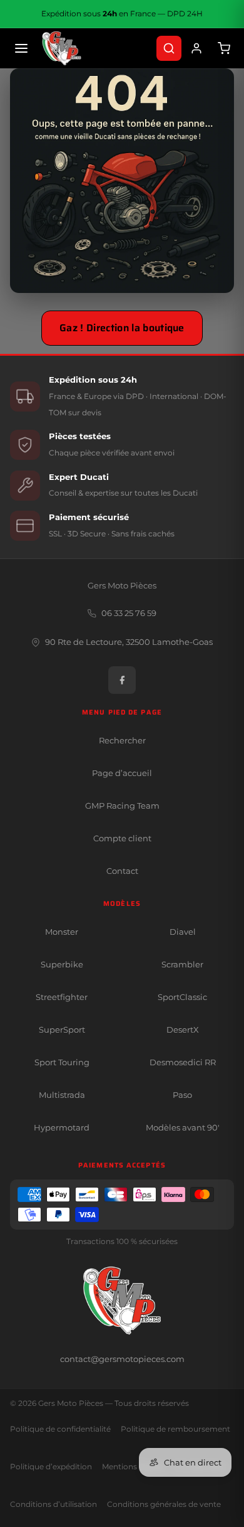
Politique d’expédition (51, 1466)
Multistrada (62, 1095)
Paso (182, 1095)
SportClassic (182, 997)
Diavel (183, 932)
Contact (122, 871)
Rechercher (122, 740)
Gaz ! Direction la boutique (122, 328)
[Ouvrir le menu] (21, 48)
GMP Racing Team (122, 806)
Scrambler (182, 964)
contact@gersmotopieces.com (122, 1359)
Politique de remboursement (175, 1429)
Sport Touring (61, 1062)
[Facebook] (122, 680)
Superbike (62, 964)
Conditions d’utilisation (53, 1504)
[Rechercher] (168, 48)
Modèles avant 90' (183, 1127)
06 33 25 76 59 (128, 613)
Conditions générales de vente (164, 1504)
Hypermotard (61, 1127)
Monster (61, 932)
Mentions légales (133, 1466)
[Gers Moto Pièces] (61, 48)
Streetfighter (62, 997)
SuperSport (62, 1029)
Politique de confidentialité (60, 1429)
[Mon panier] (223, 48)
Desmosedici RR (183, 1062)
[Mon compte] (196, 48)
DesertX (182, 1029)
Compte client (122, 838)
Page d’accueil (122, 773)
